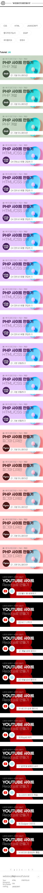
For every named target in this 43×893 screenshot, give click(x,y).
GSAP (25, 32)
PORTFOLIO (25, 880)
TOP (38, 877)
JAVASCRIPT (32, 25)
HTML (17, 25)
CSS (5, 25)
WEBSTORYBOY (22, 3)
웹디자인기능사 (10, 32)
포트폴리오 (8, 40)
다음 (32, 869)
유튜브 (22, 40)
